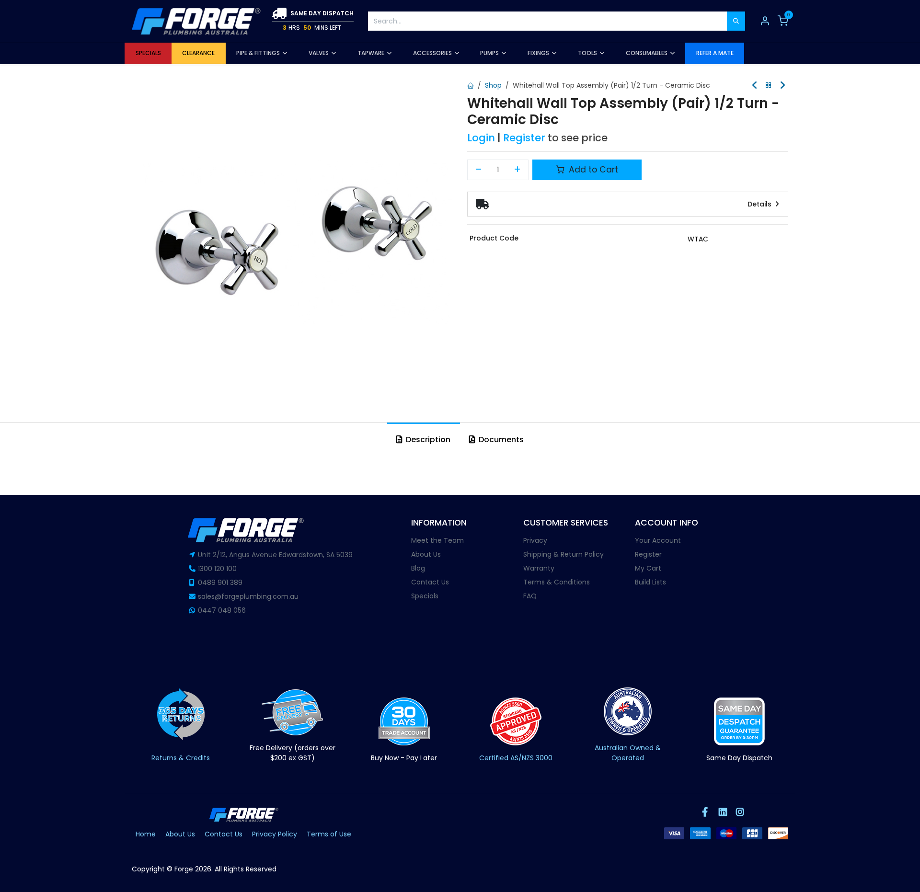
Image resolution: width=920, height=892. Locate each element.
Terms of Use (329, 834)
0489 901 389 (220, 582)
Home (146, 834)
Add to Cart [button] (592, 169)
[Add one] (517, 170)
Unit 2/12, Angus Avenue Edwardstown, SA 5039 (275, 555)
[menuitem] (148, 53)
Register (524, 138)
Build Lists (650, 582)
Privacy (535, 540)
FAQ (530, 596)
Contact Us (430, 582)
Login (481, 138)
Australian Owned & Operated (628, 753)
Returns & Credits (180, 758)
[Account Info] (764, 21)
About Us (426, 554)
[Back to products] (768, 85)
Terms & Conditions (556, 582)
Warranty (538, 568)
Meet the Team (437, 540)
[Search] (736, 21)
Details (760, 204)
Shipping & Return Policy (563, 554)
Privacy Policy (274, 834)
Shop (493, 85)
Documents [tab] (500, 439)
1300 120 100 (217, 568)
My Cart (648, 568)
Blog (418, 568)
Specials (424, 596)
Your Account (658, 540)
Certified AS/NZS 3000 (515, 758)
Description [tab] (427, 439)
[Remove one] (478, 170)
